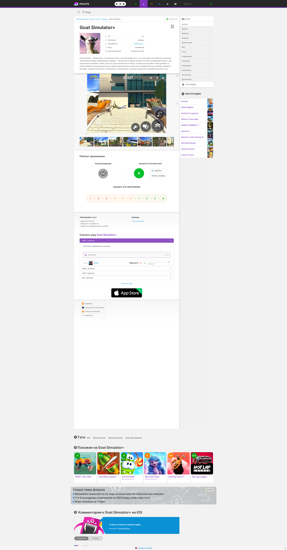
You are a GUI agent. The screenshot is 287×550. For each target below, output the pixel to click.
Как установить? (138, 221)
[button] (177, 75)
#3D (88, 438)
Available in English (145, 548)
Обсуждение (81, 538)
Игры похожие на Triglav (89, 501)
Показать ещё (126, 283)
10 (163, 198)
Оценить (158, 171)
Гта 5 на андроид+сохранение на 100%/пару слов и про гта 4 (111, 497)
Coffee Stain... (139, 44)
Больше (210, 489)
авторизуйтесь (124, 528)
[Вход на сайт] (211, 4)
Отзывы (95, 538)
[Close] (285, 548)
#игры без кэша (99, 438)
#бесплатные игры (115, 438)
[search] (139, 12)
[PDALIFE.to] (81, 4)
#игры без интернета (134, 438)
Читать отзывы (158, 176)
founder (96, 263)
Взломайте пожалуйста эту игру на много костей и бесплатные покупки (118, 494)
